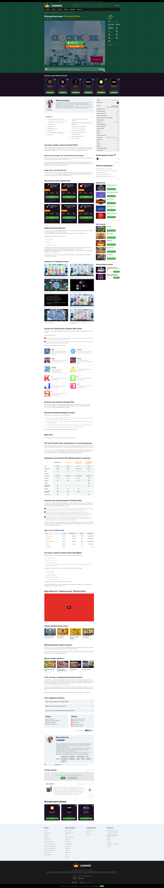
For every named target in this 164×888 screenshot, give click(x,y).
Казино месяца (68, 843)
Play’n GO (84, 670)
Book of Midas (48, 538)
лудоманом (89, 523)
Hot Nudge (67, 462)
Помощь (109, 839)
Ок (101, 886)
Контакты (109, 841)
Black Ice (47, 544)
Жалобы (72, 9)
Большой (47, 189)
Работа (87, 833)
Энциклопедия (47, 854)
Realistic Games (47, 638)
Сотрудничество (89, 830)
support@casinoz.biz (100, 1)
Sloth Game (109, 226)
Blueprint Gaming (110, 186)
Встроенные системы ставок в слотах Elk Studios (107, 170)
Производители (68, 830)
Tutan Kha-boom (110, 247)
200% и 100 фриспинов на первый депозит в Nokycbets (112, 275)
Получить (52, 196)
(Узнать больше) (96, 886)
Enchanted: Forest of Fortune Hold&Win (89, 462)
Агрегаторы (67, 839)
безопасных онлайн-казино (63, 150)
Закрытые (46, 835)
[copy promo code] (51, 90)
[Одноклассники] (89, 730)
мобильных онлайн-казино (51, 647)
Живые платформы (69, 837)
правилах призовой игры (53, 415)
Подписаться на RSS (86, 882)
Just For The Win (47, 672)
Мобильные (67, 852)
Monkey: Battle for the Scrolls (78, 462)
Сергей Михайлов (57, 764)
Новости (79, 9)
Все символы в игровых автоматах (103, 174)
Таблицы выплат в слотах (101, 172)
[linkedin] (56, 740)
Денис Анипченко (50, 109)
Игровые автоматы (48, 841)
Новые (45, 830)
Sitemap (109, 846)
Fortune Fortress (49, 536)
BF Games (72, 670)
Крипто (66, 835)
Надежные (46, 839)
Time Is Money (48, 546)
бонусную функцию (48, 407)
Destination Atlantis (50, 541)
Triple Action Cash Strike (111, 213)
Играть (50, 92)
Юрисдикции (68, 846)
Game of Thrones (110, 199)
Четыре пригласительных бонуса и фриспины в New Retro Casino (113, 268)
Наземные (67, 841)
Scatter (47, 341)
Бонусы (60, 9)
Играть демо (88, 633)
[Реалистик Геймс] (118, 103)
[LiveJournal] (86, 730)
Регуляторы (67, 848)
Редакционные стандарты (112, 843)
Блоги (66, 854)
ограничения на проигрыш (51, 510)
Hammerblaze (109, 240)
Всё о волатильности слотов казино (104, 168)
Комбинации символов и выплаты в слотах (105, 176)
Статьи (66, 9)
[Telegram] (91, 730)
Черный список (47, 833)
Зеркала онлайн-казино (49, 848)
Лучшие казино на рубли (49, 846)
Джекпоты (46, 837)
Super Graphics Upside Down (112, 192)
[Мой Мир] (88, 730)
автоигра (52, 570)
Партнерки (88, 835)
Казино (48, 9)
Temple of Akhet (110, 233)
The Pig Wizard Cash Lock (112, 185)
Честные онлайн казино (49, 843)
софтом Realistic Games (49, 174)
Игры (53, 9)
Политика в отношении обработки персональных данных (112, 836)
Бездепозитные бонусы (49, 850)
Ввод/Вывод (68, 833)
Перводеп (64, 189)
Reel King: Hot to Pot (111, 206)
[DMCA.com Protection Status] (81, 878)
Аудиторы (67, 850)
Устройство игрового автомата (51, 230)
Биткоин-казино (48, 852)
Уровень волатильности (49, 449)
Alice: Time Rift (110, 254)
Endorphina (109, 227)
